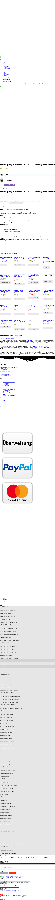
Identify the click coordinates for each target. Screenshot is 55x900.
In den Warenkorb (9, 184)
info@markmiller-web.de (5, 374)
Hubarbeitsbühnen (4, 347)
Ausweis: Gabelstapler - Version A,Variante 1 (9, 887)
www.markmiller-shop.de (5, 375)
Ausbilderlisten (6, 66)
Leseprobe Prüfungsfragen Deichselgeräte (9, 188)
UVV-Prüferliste (6, 67)
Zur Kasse (12, 873)
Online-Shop (50, 353)
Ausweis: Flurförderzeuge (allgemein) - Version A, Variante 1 (13, 896)
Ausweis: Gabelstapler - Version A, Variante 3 (10, 891)
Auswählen (3, 265)
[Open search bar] (0, 57)
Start (1, 83)
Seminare (5, 65)
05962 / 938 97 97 (6, 371)
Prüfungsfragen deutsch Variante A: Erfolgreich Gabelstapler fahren (14, 882)
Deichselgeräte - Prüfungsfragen (16, 83)
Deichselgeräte (6, 83)
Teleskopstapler (40, 346)
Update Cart (4, 873)
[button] (27, 195)
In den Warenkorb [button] (19, 264)
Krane (35, 346)
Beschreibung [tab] (5, 203)
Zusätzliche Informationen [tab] (16, 203)
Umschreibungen (6, 68)
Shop (4, 63)
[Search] (0, 60)
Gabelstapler (47, 346)
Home (4, 62)
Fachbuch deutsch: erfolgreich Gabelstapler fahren (10, 877)
